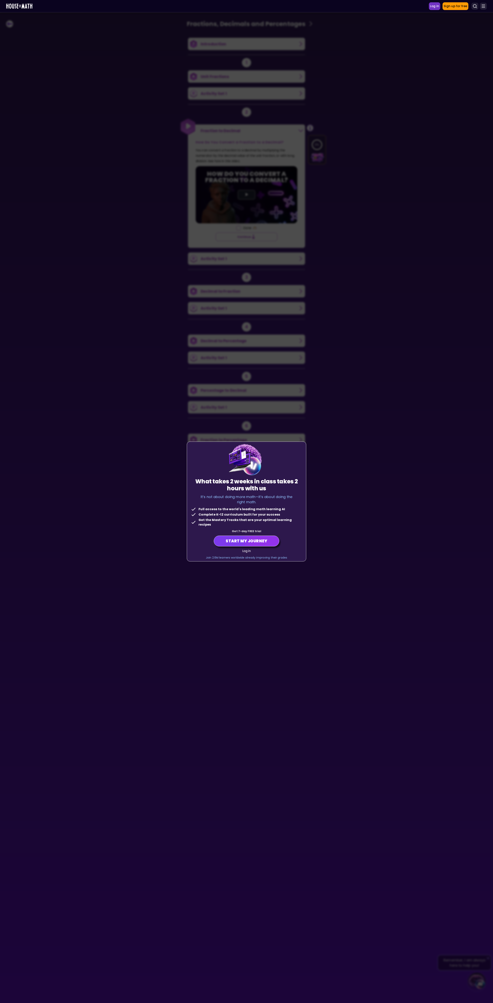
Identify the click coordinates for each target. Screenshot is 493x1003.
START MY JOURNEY (246, 541)
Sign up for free (455, 6)
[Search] (474, 6)
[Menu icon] (483, 6)
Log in (246, 551)
